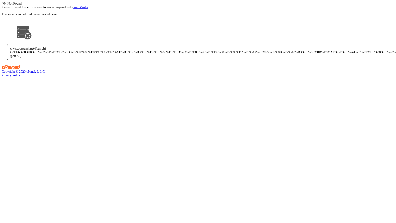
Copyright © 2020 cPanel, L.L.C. (24, 71)
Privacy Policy (11, 75)
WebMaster (80, 7)
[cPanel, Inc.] (11, 68)
